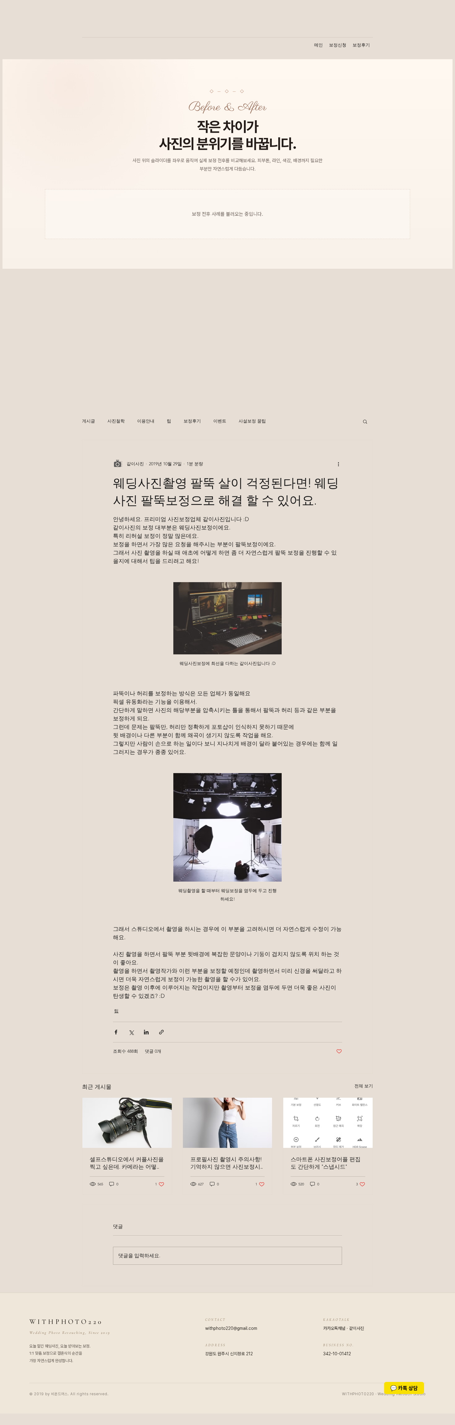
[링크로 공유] (161, 1032)
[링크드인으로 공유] (146, 1032)
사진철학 (116, 421)
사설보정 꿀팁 (252, 421)
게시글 (88, 421)
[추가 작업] (338, 463)
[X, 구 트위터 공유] (131, 1032)
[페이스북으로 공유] (116, 1032)
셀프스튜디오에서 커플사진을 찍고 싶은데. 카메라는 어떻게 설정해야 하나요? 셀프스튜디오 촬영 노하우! (127, 1163)
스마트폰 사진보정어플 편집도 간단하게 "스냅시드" (326, 1163)
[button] (365, 421)
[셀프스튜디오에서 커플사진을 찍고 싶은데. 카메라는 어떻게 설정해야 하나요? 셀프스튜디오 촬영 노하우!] (127, 1123)
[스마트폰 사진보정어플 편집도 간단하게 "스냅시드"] (328, 1123)
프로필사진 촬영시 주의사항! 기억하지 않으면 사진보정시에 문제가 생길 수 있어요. (226, 1163)
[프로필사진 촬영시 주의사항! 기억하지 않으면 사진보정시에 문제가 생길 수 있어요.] (227, 1123)
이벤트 (219, 421)
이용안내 (145, 421)
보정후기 (192, 421)
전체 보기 (363, 1086)
